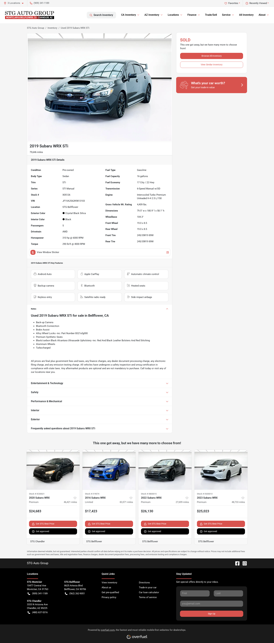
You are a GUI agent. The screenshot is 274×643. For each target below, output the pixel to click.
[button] (15, 3)
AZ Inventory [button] (151, 14)
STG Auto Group (35, 27)
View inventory (109, 582)
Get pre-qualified (110, 592)
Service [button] (226, 14)
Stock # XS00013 (204, 494)
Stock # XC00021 (37, 494)
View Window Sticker (48, 252)
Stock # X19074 (92, 494)
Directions (144, 582)
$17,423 (91, 511)
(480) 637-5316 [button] (40, 612)
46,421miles (70, 502)
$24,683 (35, 511)
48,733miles (238, 502)
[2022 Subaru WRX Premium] (165, 470)
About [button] (262, 14)
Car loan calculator (149, 592)
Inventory (52, 27)
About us (106, 587)
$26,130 (147, 511)
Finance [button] (191, 14)
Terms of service (148, 597)
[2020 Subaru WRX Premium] (53, 470)
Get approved (42, 531)
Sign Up (211, 613)
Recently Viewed (258, 3)
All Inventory (246, 14)
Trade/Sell (211, 14)
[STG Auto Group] (29, 15)
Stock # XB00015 (149, 494)
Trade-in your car (148, 587)
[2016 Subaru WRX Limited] (109, 470)
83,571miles (126, 502)
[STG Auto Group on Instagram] (243, 563)
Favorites (233, 3)
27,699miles (182, 502)
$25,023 (203, 511)
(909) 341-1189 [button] (41, 3)
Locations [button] (173, 14)
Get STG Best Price (45, 523)
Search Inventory (103, 14)
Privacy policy (109, 597)
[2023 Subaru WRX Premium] (221, 470)
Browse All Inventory (212, 56)
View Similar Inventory (211, 64)
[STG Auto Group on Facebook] (236, 563)
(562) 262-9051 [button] (77, 593)
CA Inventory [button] (128, 14)
